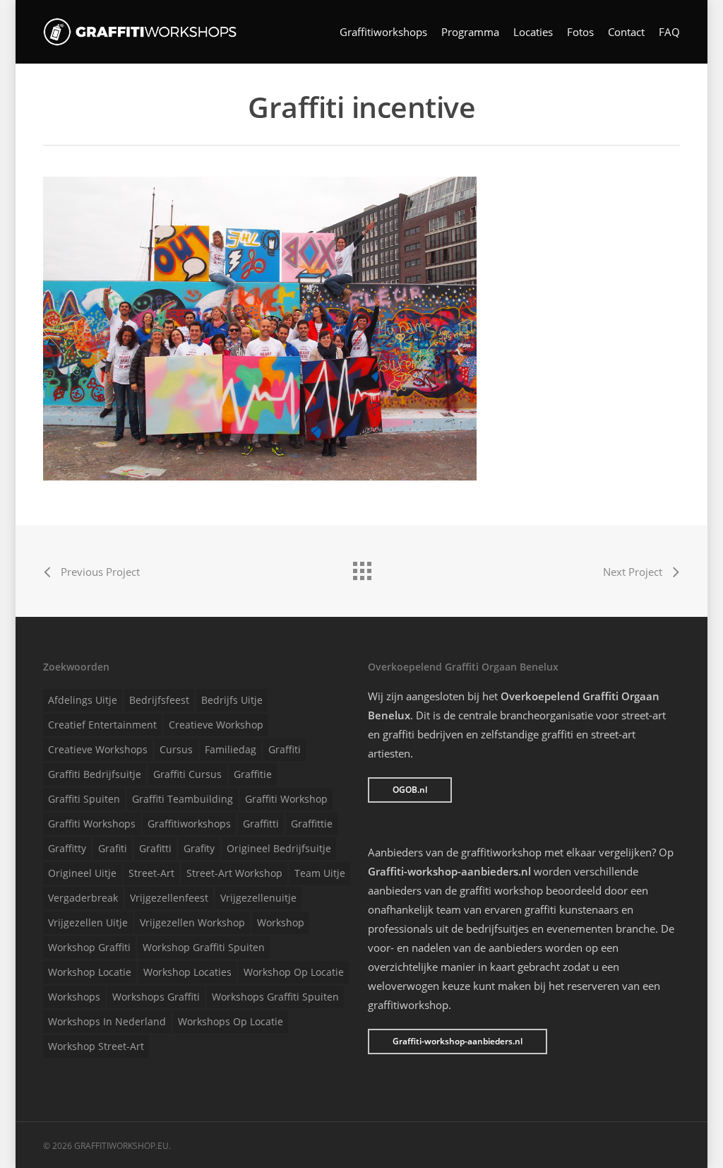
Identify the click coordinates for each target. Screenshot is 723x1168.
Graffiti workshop (286, 799)
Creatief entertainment (102, 724)
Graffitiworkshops (383, 32)
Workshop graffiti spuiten (204, 947)
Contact (626, 32)
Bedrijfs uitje (232, 700)
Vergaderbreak (83, 897)
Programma (470, 32)
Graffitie (253, 774)
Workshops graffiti (156, 996)
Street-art (151, 873)
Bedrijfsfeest (159, 700)
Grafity (199, 848)
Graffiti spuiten (84, 799)
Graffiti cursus (187, 774)
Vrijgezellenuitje (258, 897)
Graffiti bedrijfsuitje (94, 774)
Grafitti (155, 848)
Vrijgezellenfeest (169, 897)
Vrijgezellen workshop (192, 922)
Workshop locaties (187, 972)
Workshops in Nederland (107, 1021)
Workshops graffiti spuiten (275, 996)
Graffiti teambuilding (182, 799)
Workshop (280, 922)
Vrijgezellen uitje (88, 922)
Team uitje (319, 873)
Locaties (533, 32)
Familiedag (230, 749)
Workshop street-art (96, 1046)
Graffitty (67, 848)
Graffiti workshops (92, 823)
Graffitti (261, 823)
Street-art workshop (234, 873)
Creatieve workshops (98, 749)
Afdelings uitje (82, 700)
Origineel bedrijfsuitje (279, 848)
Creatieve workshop (216, 724)
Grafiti (112, 848)
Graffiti (284, 749)
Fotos (580, 32)
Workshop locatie (89, 972)
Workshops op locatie (230, 1021)
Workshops (74, 996)
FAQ (669, 32)
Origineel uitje (82, 873)
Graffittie (312, 823)
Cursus (176, 749)
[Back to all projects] (361, 567)
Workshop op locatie (294, 972)
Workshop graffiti (89, 947)
